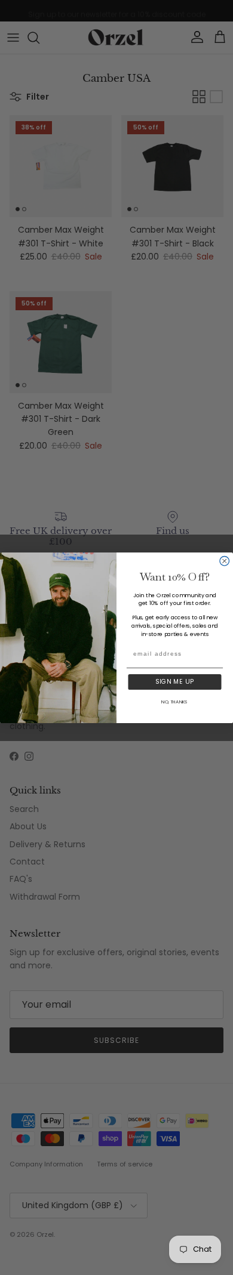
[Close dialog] (224, 561)
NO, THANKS (174, 701)
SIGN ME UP (174, 681)
